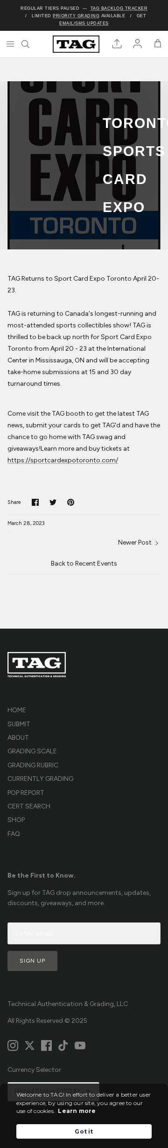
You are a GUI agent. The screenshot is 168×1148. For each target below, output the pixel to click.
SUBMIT (18, 724)
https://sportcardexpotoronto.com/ (62, 460)
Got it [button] (84, 1131)
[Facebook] (46, 1045)
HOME (16, 710)
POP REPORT (25, 793)
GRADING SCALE (32, 751)
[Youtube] (80, 1045)
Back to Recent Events (84, 563)
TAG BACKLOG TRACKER (119, 8)
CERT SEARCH (28, 806)
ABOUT (18, 738)
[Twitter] (29, 1045)
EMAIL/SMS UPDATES (84, 23)
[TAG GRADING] (76, 44)
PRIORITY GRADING (76, 16)
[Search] (31, 44)
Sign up (32, 960)
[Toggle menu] (10, 44)
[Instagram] (12, 1045)
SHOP (16, 820)
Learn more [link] (77, 1110)
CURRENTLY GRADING (40, 779)
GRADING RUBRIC (32, 765)
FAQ (13, 834)
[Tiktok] (63, 1045)
